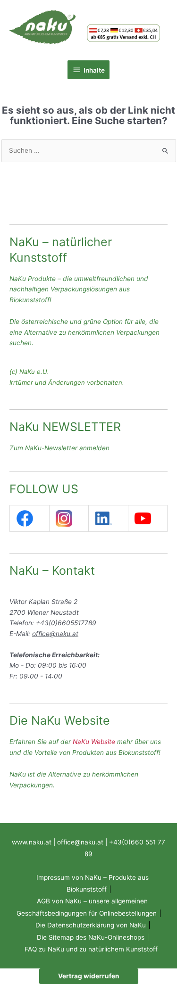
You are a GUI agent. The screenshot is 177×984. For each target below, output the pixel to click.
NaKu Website (94, 741)
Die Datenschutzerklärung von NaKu (90, 925)
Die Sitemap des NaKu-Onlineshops (90, 937)
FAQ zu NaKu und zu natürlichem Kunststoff (91, 949)
